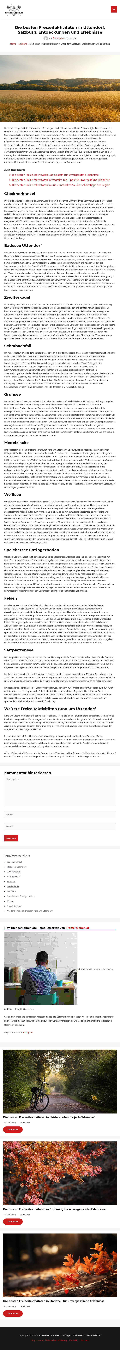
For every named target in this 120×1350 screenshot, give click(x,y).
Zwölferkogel (13, 871)
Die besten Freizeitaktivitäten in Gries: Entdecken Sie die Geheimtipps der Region (61, 185)
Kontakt (73, 1340)
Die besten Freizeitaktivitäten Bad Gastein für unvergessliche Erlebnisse (55, 175)
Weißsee (11, 891)
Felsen (10, 901)
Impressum (37, 1340)
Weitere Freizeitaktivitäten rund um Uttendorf (30, 910)
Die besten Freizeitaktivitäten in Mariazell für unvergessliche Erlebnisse (53, 1301)
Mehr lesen (13, 1129)
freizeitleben (10, 1122)
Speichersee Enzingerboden (20, 896)
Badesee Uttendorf (16, 866)
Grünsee (11, 881)
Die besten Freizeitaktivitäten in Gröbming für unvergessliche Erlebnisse (54, 1209)
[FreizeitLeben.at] (14, 9)
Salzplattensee (14, 906)
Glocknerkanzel (14, 861)
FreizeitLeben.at (77, 928)
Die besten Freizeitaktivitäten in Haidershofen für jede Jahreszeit (49, 1117)
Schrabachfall (13, 876)
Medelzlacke (13, 886)
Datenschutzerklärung (56, 1340)
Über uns (83, 1340)
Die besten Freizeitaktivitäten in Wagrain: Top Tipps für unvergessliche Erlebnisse (61, 180)
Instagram (27, 1032)
